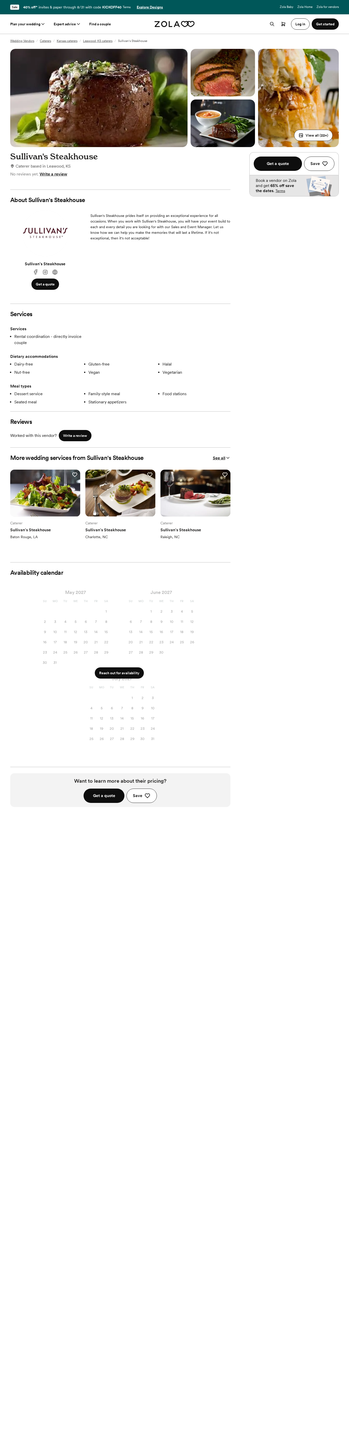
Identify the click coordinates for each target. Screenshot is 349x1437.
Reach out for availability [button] (119, 673)
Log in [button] (300, 24)
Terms (127, 7)
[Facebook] (35, 272)
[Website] (55, 272)
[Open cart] (283, 24)
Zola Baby (286, 7)
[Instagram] (45, 272)
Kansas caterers (67, 41)
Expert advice (65, 24)
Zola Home (304, 7)
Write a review (53, 174)
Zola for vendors (328, 7)
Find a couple (100, 24)
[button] (313, 135)
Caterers (45, 41)
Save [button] (137, 795)
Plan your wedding (25, 24)
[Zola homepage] (175, 24)
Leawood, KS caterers (97, 41)
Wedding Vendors (22, 41)
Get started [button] (325, 24)
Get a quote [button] (45, 284)
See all (219, 458)
